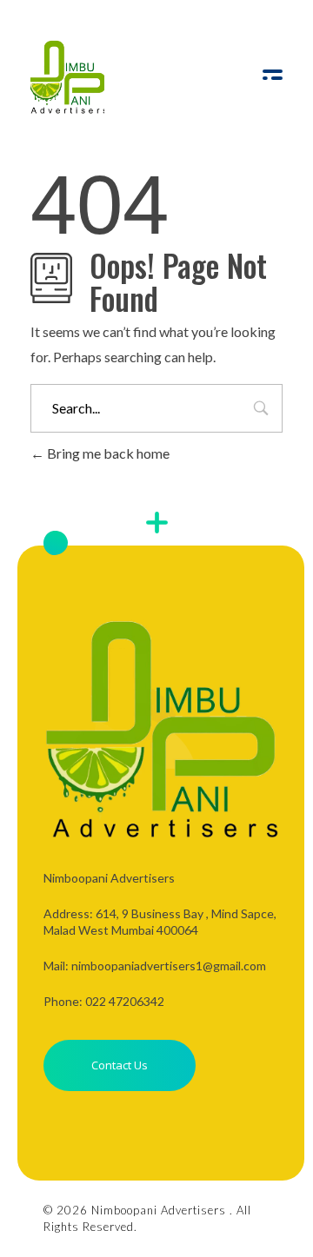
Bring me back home (107, 453)
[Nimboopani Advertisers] (67, 77)
